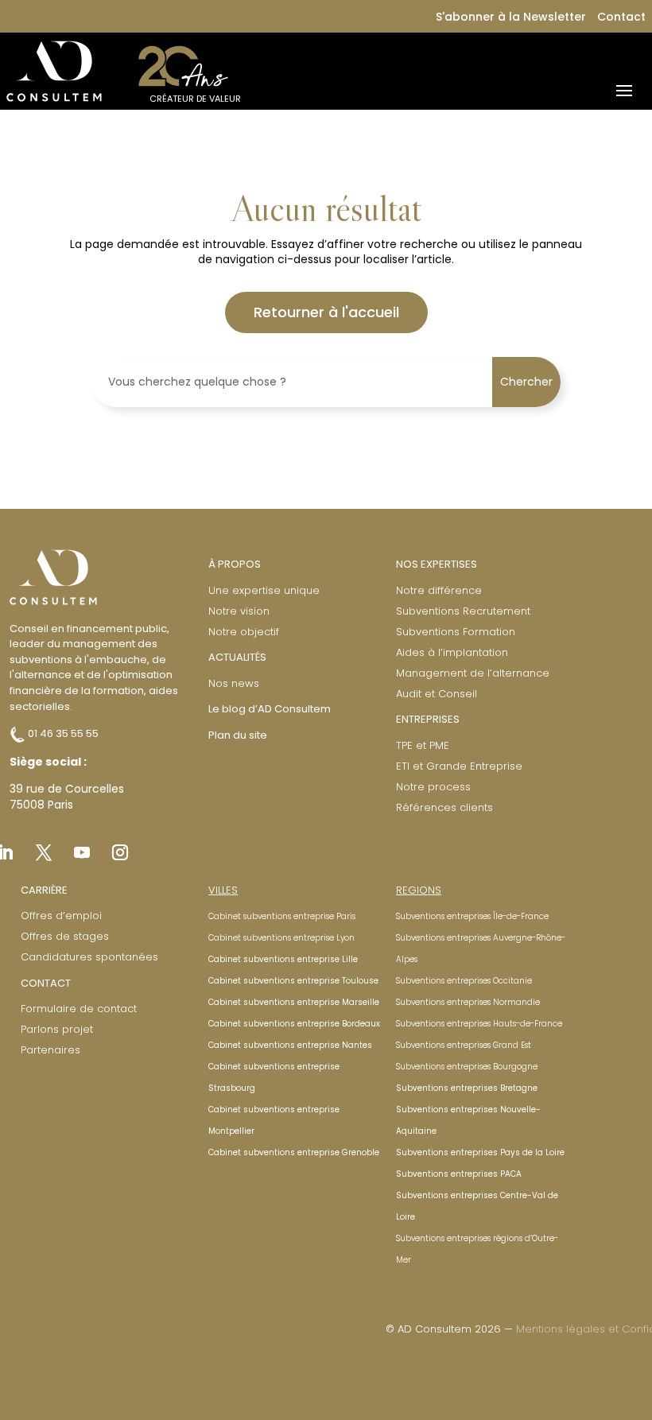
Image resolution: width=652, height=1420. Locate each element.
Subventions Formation (455, 631)
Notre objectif (243, 631)
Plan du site (237, 735)
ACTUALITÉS (237, 657)
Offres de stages (65, 936)
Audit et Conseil (436, 693)
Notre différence (439, 590)
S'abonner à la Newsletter (511, 17)
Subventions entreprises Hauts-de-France (479, 1024)
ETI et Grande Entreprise (459, 766)
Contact (621, 17)
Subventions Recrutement (463, 611)
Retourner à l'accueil (326, 312)
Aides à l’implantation (452, 652)
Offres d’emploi (61, 915)
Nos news (233, 683)
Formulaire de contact (79, 1008)
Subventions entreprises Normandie (468, 1002)
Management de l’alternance (472, 673)
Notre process (433, 786)
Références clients (444, 807)
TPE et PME (422, 745)
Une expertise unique (264, 590)
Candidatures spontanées (89, 956)
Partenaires (50, 1049)
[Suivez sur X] (44, 852)
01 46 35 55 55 (62, 733)
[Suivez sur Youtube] (82, 852)
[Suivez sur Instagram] (120, 852)
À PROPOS (234, 564)
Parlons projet (57, 1029)
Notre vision (239, 611)
